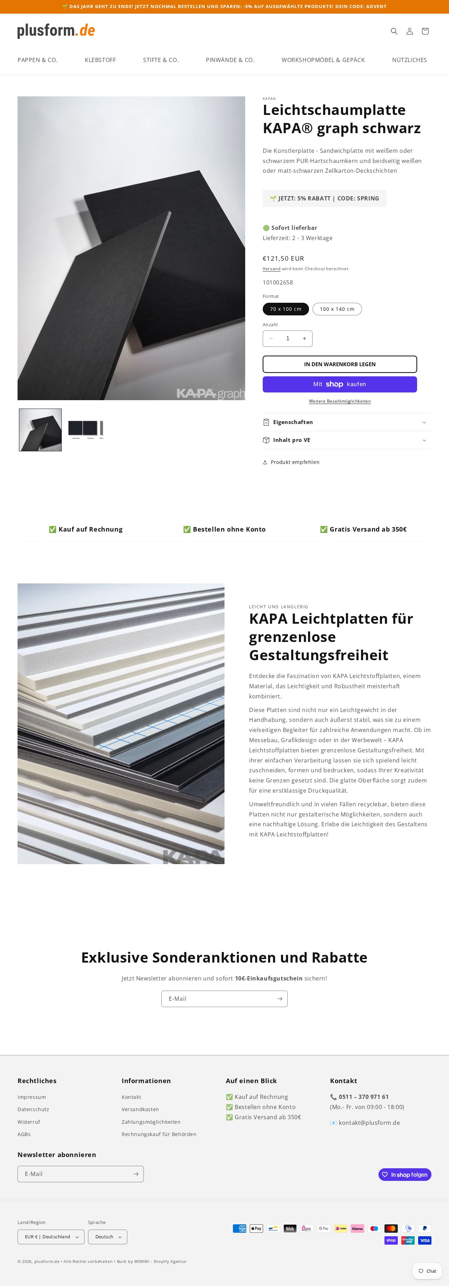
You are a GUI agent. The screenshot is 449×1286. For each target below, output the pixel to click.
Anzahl (270, 324)
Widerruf (29, 1122)
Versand (272, 269)
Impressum (32, 1097)
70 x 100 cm (286, 309)
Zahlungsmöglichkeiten (151, 1122)
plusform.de (47, 1261)
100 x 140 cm (337, 309)
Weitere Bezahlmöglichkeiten (340, 401)
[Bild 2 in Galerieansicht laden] (86, 430)
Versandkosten (140, 1109)
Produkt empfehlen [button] (295, 462)
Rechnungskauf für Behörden (159, 1134)
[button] (37, 60)
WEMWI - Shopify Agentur (160, 1261)
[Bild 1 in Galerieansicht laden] (40, 430)
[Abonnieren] (279, 999)
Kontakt (131, 1097)
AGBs (24, 1134)
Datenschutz (33, 1109)
